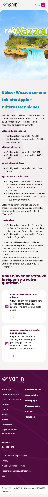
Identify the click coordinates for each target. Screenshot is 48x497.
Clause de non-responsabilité (14, 455)
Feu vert (30, 411)
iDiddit (5, 414)
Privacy (5, 460)
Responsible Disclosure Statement (16, 471)
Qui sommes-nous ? (11, 394)
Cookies (5, 476)
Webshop (6, 389)
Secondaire (31, 395)
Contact (6, 404)
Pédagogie (31, 400)
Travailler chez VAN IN (11, 399)
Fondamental (33, 389)
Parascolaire (32, 405)
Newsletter (7, 424)
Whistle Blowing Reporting (13, 466)
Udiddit (5, 409)
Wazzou (5, 419)
